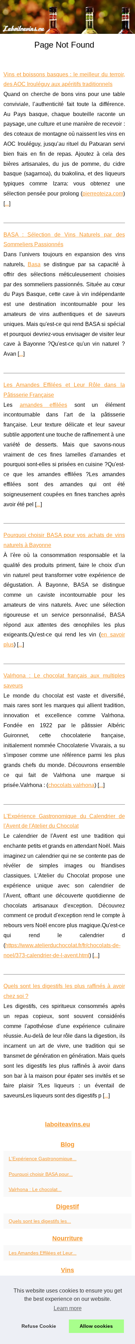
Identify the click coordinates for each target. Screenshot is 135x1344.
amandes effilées (44, 405)
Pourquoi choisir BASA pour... (41, 1174)
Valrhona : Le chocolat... (35, 1189)
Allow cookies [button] (96, 1326)
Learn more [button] (68, 1308)
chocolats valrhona (71, 785)
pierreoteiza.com (102, 193)
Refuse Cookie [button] (38, 1326)
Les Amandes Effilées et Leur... (42, 1253)
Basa (34, 264)
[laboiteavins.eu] (67, 17)
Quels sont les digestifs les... (40, 1221)
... (7, 204)
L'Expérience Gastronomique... (42, 1158)
